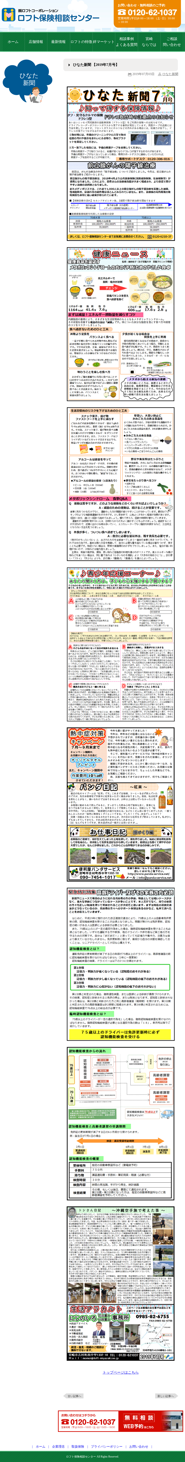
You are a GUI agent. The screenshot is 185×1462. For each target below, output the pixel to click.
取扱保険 (78, 1446)
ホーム (40, 1446)
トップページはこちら (121, 1372)
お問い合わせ (138, 1446)
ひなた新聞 (170, 74)
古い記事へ (74, 1396)
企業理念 (58, 1446)
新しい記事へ (165, 1396)
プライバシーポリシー (107, 1446)
